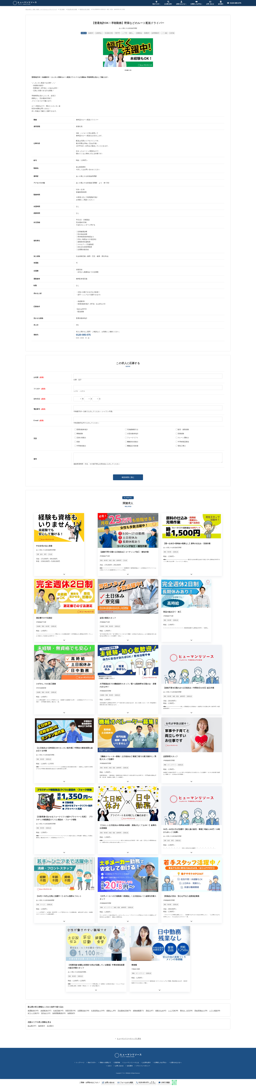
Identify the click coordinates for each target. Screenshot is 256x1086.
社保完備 (56, 1010)
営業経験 (181, 433)
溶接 (78, 442)
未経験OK (44, 1010)
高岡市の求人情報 (85, 9)
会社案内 (130, 1066)
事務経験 (79, 433)
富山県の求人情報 (72, 9)
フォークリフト (132, 437)
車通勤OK (31, 1010)
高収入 (148, 1010)
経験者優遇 (137, 1010)
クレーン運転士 (183, 437)
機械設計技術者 (132, 446)
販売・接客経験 (183, 429)
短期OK (70, 1013)
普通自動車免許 (82, 429)
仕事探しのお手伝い (160, 1062)
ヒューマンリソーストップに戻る (129, 1038)
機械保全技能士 (132, 442)
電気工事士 (182, 446)
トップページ (80, 1062)
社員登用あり (96, 1010)
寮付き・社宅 (185, 1010)
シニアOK (171, 1010)
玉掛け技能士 (81, 437)
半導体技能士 (81, 446)
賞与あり (44, 1013)
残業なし (109, 1010)
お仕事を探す (146, 1062)
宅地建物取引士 (132, 429)
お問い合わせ (119, 1066)
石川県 (49, 1026)
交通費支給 (82, 1010)
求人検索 (62, 9)
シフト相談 (213, 1010)
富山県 (30, 1026)
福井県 (40, 1026)
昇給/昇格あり (199, 1010)
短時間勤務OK (57, 1013)
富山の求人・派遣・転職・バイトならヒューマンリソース (41, 9)
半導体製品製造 (183, 442)
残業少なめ (159, 1010)
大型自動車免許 (132, 433)
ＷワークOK (32, 1013)
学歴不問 (68, 1010)
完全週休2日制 (123, 1010)
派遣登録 (117, 1062)
